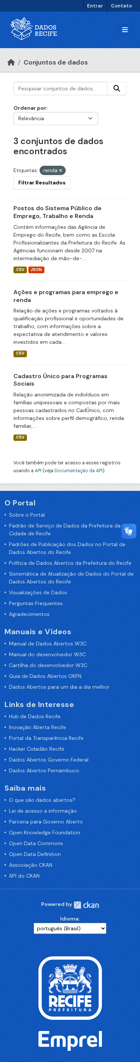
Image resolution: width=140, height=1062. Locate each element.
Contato (121, 6)
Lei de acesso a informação (43, 810)
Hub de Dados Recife (34, 716)
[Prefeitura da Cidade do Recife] (70, 987)
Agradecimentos (29, 614)
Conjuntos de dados (56, 62)
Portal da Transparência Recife (46, 738)
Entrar (95, 6)
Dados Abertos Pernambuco (44, 770)
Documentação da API (79, 471)
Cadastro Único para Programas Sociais (60, 380)
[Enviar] (117, 88)
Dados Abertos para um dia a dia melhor (59, 686)
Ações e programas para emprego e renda (65, 296)
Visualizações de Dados (38, 592)
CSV (20, 269)
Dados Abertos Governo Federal (48, 759)
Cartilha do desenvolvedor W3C (48, 665)
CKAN (86, 905)
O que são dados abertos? (42, 800)
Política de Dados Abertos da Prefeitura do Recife (70, 563)
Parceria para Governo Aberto (46, 821)
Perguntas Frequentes (36, 603)
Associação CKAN (30, 865)
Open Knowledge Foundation (44, 832)
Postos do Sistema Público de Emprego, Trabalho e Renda (57, 212)
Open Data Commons (36, 843)
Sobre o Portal (27, 514)
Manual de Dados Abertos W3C (48, 643)
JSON (36, 269)
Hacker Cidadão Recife (36, 748)
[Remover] (60, 170)
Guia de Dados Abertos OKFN (45, 676)
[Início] (11, 62)
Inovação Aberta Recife (37, 727)
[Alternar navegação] (125, 30)
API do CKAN (24, 875)
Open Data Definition (35, 854)
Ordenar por (29, 108)
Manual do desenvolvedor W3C (47, 654)
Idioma (69, 918)
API (38, 471)
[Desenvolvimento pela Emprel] (70, 1040)
